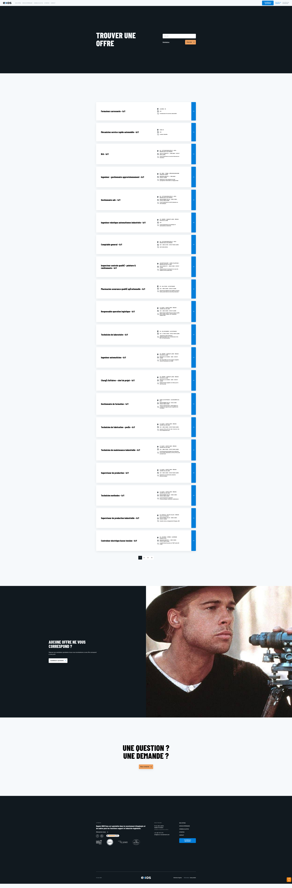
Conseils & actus (38, 3)
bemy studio (193, 877)
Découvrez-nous (101, 832)
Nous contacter (144, 766)
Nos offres (18, 3)
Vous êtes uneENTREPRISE (285, 3)
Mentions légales (178, 877)
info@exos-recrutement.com (161, 834)
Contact (53, 3)
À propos (46, 3)
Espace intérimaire (27, 3)
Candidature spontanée (267, 3)
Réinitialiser (166, 42)
